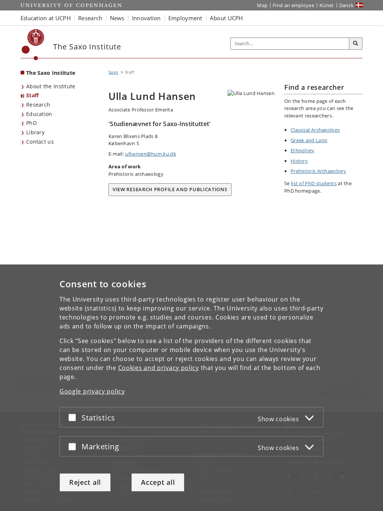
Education (39, 113)
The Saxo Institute (50, 72)
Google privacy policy (92, 391)
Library (35, 132)
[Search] (355, 43)
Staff (32, 95)
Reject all (85, 482)
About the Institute (51, 86)
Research (38, 104)
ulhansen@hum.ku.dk (150, 153)
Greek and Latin (309, 140)
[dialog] (191, 387)
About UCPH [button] (226, 18)
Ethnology (303, 150)
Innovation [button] (146, 18)
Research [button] (90, 18)
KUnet (326, 5)
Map (262, 5)
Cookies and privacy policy (158, 368)
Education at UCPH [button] (46, 18)
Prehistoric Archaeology (318, 171)
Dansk (346, 5)
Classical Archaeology (315, 129)
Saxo (113, 72)
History (299, 160)
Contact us (40, 141)
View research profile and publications (170, 189)
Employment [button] (185, 18)
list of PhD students (314, 183)
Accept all (158, 482)
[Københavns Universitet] (33, 44)
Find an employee (293, 5)
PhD (31, 122)
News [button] (117, 18)
